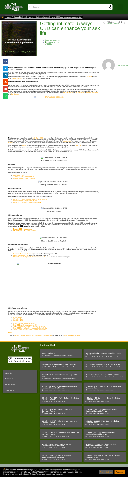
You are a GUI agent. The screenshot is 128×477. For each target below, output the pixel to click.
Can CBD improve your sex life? (24, 323)
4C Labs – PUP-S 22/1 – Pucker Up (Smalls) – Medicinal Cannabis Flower (59, 387)
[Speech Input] (110, 7)
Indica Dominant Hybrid (113, 367)
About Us (8, 373)
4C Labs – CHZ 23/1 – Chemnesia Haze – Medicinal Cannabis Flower (101, 410)
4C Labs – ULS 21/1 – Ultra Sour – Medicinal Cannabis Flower (102, 422)
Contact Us (9, 379)
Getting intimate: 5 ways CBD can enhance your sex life (33, 335)
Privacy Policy (10, 384)
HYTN (63, 401)
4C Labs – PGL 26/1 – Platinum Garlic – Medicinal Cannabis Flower (101, 445)
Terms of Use (9, 390)
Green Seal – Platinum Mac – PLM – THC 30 (59, 365)
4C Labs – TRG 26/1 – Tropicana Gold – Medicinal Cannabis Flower (57, 445)
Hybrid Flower (66, 390)
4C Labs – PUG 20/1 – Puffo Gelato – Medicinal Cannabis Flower (60, 398)
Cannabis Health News (23, 17)
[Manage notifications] (4, 469)
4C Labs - (58, 390)
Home (8, 17)
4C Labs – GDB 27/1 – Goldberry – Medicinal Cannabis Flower (103, 456)
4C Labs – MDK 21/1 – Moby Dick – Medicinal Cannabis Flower (103, 398)
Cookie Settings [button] (106, 472)
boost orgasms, (17, 78)
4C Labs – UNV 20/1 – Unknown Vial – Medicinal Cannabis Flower (61, 433)
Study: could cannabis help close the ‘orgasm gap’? (30, 329)
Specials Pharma (49, 353)
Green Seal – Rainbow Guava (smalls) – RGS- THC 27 (60, 375)
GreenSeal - (102, 357)
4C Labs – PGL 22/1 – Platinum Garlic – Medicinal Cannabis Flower (57, 456)
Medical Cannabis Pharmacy (64, 355)
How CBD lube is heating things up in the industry (30, 328)
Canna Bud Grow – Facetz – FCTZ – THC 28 (103, 375)
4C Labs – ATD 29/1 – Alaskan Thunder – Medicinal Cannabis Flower (101, 433)
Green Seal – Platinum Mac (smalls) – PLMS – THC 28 (103, 354)
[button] (120, 7)
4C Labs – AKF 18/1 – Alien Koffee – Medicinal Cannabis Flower (60, 422)
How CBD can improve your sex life (25, 325)
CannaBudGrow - (104, 377)
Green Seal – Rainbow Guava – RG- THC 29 (103, 365)
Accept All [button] (119, 472)
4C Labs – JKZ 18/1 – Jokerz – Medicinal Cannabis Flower (57, 410)
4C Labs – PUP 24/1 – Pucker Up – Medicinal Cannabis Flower (103, 387)
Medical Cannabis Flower (113, 357)
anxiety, (89, 77)
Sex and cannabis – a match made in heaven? (29, 326)
